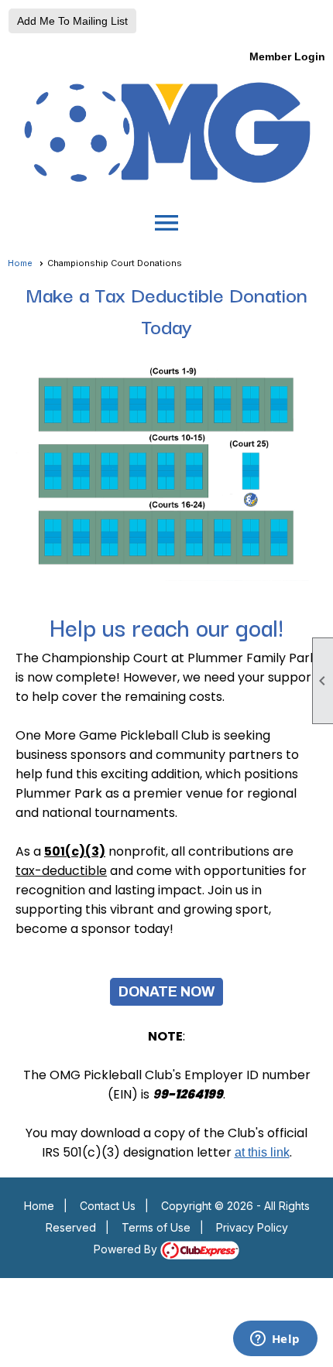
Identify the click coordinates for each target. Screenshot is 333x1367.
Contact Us (108, 1205)
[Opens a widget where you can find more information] (275, 1340)
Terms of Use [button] (156, 1227)
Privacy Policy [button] (252, 1227)
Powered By (127, 1249)
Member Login (287, 56)
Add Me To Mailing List (72, 21)
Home (20, 263)
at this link (262, 1152)
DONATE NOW (166, 992)
